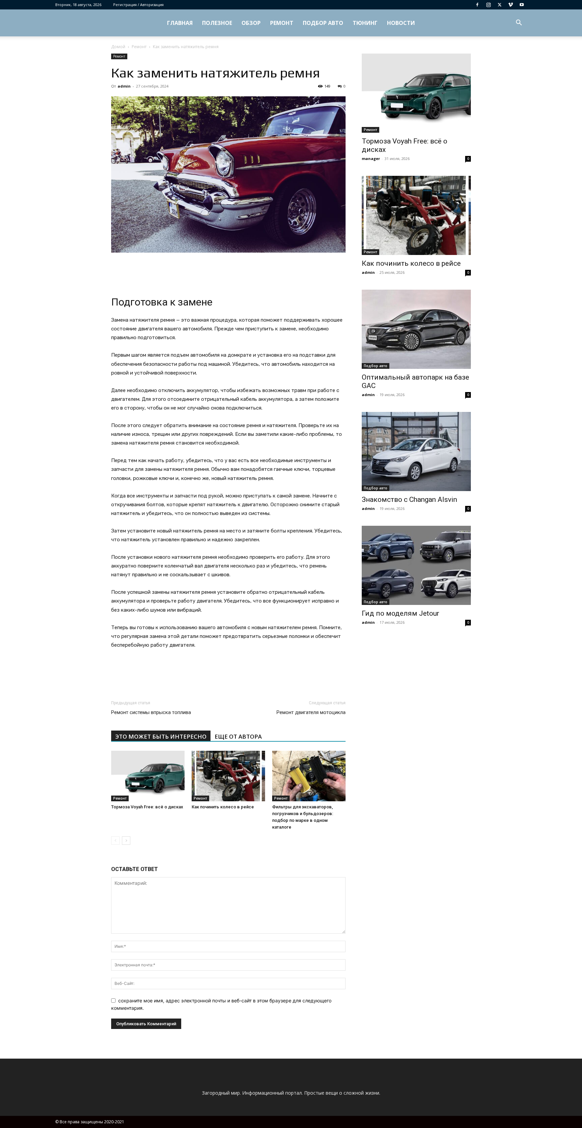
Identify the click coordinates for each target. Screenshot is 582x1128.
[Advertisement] (228, 271)
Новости (401, 23)
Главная (180, 23)
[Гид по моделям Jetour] (416, 565)
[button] (519, 23)
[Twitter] (499, 4)
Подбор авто (323, 23)
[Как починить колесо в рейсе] (228, 776)
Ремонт (281, 23)
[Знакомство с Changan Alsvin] (416, 451)
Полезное (217, 23)
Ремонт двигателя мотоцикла (311, 712)
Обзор (251, 23)
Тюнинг (365, 23)
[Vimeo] (511, 4)
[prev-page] (115, 840)
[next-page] (126, 840)
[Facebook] (477, 4)
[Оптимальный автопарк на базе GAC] (416, 329)
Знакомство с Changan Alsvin (409, 499)
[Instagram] (488, 4)
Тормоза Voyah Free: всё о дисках (147, 806)
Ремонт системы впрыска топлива (151, 712)
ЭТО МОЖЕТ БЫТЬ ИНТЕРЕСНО (160, 736)
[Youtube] (522, 4)
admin (124, 86)
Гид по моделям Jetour (400, 613)
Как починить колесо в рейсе (223, 806)
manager (371, 158)
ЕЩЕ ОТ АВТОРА (238, 736)
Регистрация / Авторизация (138, 4)
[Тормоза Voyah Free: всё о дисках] (148, 776)
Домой (118, 47)
